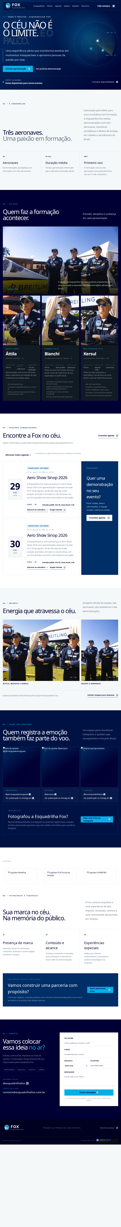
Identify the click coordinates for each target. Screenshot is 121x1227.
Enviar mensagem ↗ (88, 1092)
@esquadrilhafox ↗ (16, 1083)
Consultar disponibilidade (105, 82)
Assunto (68, 1061)
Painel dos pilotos (109, 1128)
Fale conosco (106, 6)
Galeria (67, 6)
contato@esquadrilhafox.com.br (24, 1092)
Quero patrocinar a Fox (100, 989)
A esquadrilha (38, 6)
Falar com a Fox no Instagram (96, 819)
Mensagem (69, 1072)
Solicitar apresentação (17, 68)
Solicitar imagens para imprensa (102, 695)
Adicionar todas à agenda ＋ (18, 455)
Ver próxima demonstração (48, 68)
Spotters (75, 6)
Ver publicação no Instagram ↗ (20, 798)
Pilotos (50, 6)
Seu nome (68, 1038)
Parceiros (85, 6)
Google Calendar (57, 510)
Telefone (94, 1061)
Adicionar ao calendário (37, 510)
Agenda (58, 6)
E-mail (67, 1049)
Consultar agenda (108, 435)
